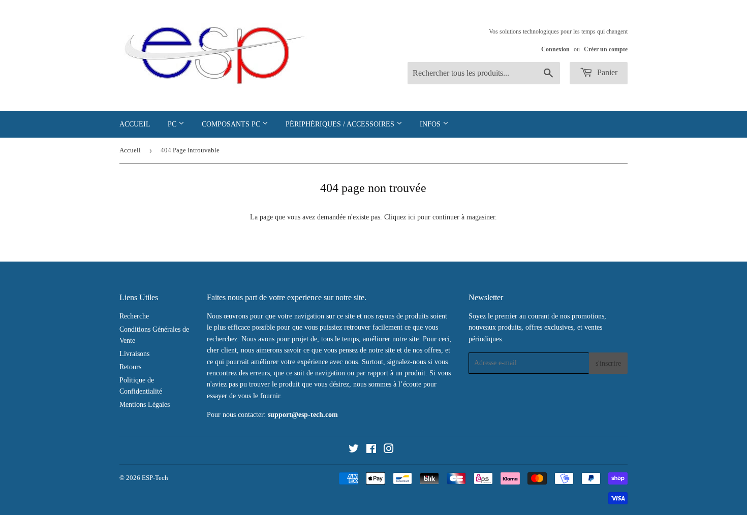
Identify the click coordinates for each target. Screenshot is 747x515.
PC (173, 124)
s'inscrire (608, 363)
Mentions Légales (144, 404)
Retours (130, 367)
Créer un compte (606, 49)
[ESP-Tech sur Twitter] (354, 450)
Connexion (555, 49)
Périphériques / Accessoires (341, 124)
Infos (431, 124)
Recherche (134, 316)
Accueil (134, 124)
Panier (606, 72)
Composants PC (232, 124)
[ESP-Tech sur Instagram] (389, 450)
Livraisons (134, 354)
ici (411, 217)
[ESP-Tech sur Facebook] (371, 450)
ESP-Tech (155, 477)
